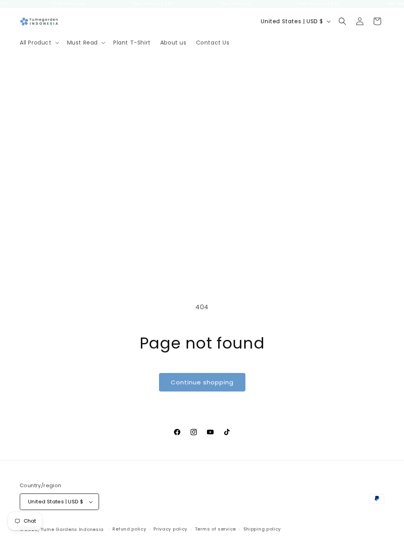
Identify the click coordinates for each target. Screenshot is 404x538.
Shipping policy (262, 529)
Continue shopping (202, 382)
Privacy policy (170, 529)
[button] (38, 42)
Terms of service (215, 529)
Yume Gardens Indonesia (72, 529)
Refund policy (129, 529)
